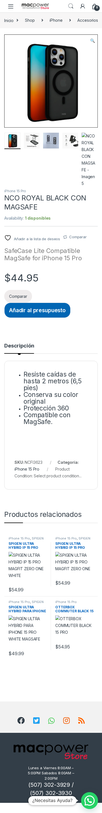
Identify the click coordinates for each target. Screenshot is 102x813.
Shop (30, 20)
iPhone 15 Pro (15, 191)
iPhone (56, 20)
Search (71, 6)
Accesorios (87, 20)
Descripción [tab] (19, 346)
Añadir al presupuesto (37, 310)
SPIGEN (38, 538)
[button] (92, 40)
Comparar (78, 237)
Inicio (9, 20)
